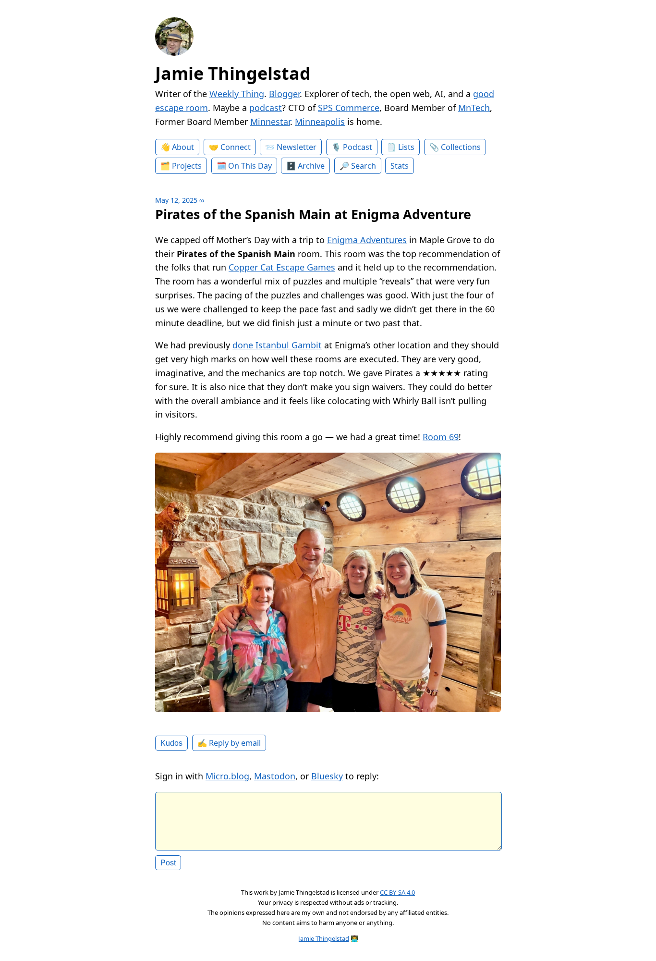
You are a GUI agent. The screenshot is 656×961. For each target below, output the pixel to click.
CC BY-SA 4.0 (397, 892)
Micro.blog (227, 776)
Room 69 (441, 437)
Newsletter (296, 147)
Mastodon (274, 776)
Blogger (284, 93)
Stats (399, 165)
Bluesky (327, 776)
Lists (406, 147)
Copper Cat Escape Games (282, 267)
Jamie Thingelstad (233, 73)
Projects (187, 165)
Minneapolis (320, 121)
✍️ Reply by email (229, 743)
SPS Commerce (348, 107)
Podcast (357, 147)
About (183, 147)
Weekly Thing (236, 93)
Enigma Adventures (367, 240)
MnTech (474, 107)
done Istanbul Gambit (277, 345)
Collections (461, 147)
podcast (265, 107)
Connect (235, 147)
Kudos (171, 743)
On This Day (250, 165)
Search (363, 165)
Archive (311, 165)
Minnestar (270, 121)
